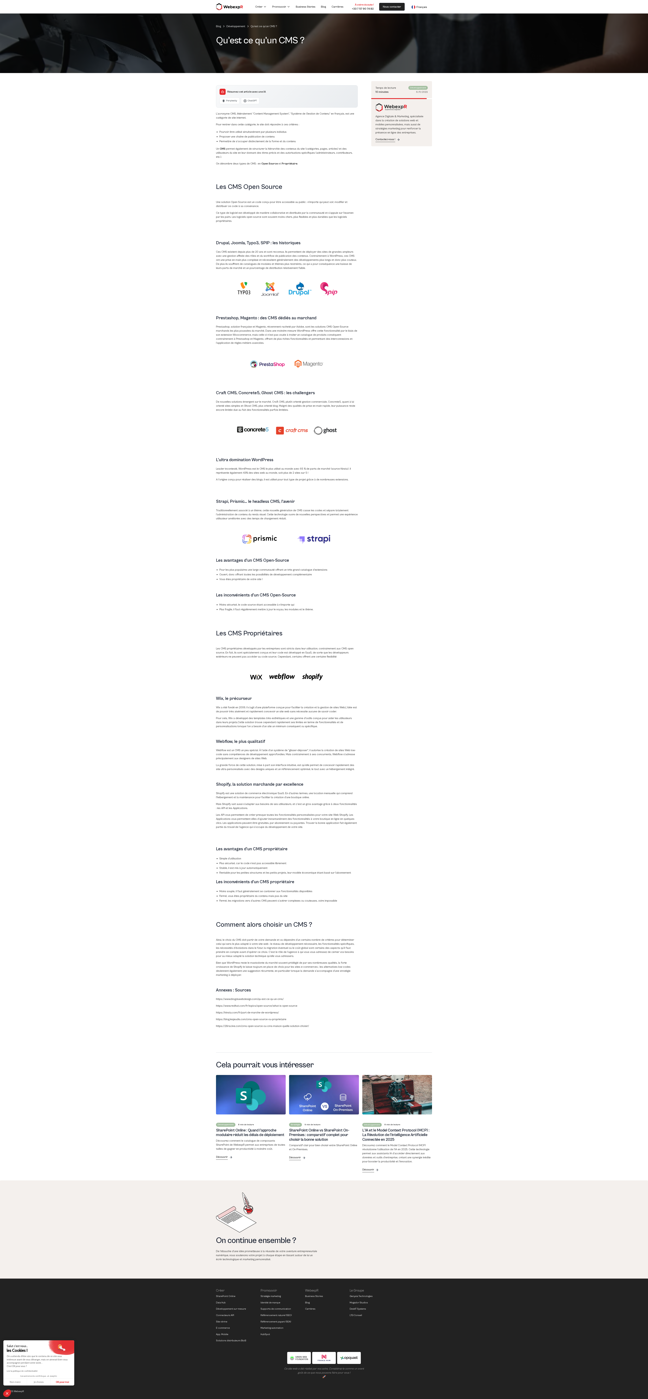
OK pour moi (62, 1381)
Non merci (15, 1381)
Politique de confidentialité (63, 1391)
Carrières (337, 6)
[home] (229, 6)
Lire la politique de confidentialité (22, 1371)
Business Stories (305, 6)
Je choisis (39, 1381)
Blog (323, 6)
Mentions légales (36, 1391)
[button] (261, 6)
